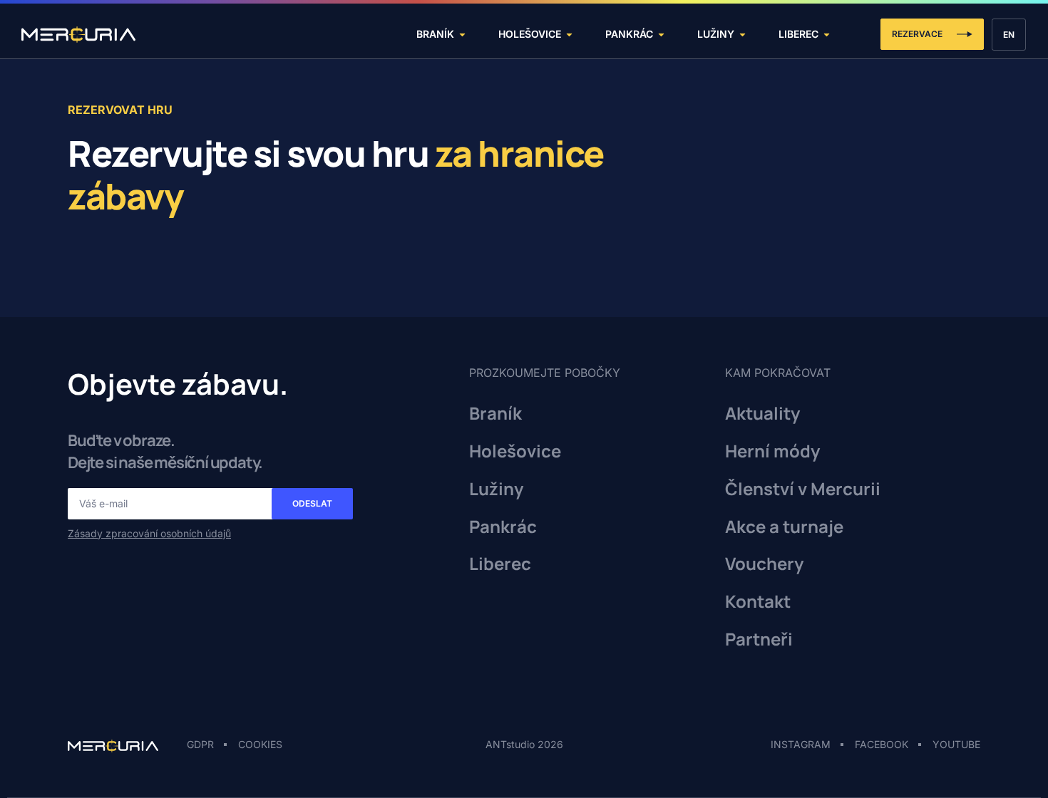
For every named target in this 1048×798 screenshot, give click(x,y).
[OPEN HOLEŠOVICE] (569, 34)
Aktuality (762, 413)
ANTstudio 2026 (524, 744)
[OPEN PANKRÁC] (661, 34)
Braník (495, 413)
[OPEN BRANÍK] (462, 34)
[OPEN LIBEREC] (826, 34)
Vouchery (764, 564)
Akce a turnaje (784, 527)
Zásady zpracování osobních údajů (149, 533)
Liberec (500, 564)
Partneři (759, 639)
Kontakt (758, 601)
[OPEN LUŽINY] (742, 34)
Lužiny (496, 489)
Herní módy (772, 451)
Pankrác (503, 527)
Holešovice (515, 451)
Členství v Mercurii (802, 489)
